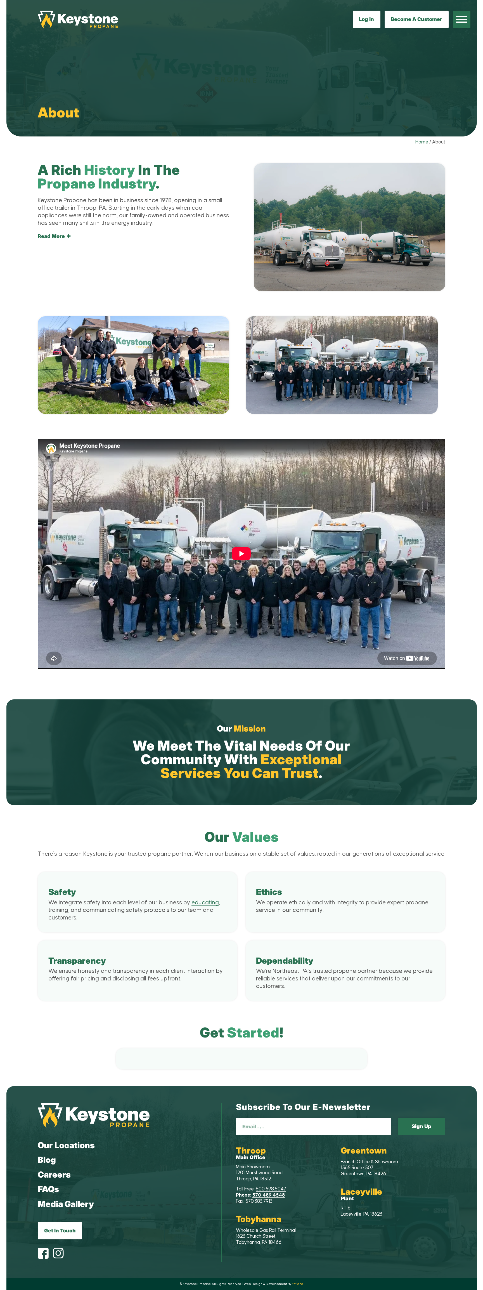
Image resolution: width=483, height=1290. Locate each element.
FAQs (48, 1189)
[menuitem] (461, 19)
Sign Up (421, 1126)
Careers (54, 1174)
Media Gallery (66, 1204)
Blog (47, 1160)
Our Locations (66, 1145)
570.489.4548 (268, 1195)
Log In (366, 19)
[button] (461, 19)
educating (205, 903)
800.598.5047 (271, 1189)
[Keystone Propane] (78, 19)
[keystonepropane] (94, 1115)
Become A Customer (416, 19)
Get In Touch (60, 1231)
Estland (297, 1284)
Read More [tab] (51, 236)
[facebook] (43, 1254)
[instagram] (58, 1254)
